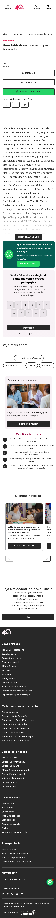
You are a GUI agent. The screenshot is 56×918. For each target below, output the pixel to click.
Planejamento (9, 678)
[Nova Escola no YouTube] (22, 894)
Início (5, 34)
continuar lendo (28, 237)
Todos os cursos (10, 757)
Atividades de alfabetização (16, 740)
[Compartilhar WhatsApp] (7, 105)
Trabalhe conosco (11, 815)
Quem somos (8, 811)
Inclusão (6, 670)
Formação (46, 365)
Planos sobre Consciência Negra (18, 720)
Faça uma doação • (12, 824)
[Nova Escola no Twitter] (8, 894)
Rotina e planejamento (13, 778)
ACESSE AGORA (28, 263)
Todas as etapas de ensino (40, 34)
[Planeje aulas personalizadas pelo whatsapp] (50, 882)
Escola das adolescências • (16, 686)
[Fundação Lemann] (28, 912)
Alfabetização (9, 666)
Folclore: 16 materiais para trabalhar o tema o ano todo (29, 440)
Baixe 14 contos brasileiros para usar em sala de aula (29, 446)
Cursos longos (9, 786)
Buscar (36, 8)
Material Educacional (13, 732)
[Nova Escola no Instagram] (12, 894)
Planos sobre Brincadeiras (15, 728)
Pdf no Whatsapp (30, 91)
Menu (8, 8)
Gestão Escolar (9, 682)
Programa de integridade (15, 853)
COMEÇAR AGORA (28, 424)
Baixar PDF (30, 82)
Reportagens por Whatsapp (16, 694)
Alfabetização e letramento (16, 770)
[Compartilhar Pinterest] (25, 105)
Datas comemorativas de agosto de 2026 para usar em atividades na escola (28, 466)
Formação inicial (13, 365)
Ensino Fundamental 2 (13, 774)
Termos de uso (9, 849)
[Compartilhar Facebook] (16, 105)
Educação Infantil (11, 662)
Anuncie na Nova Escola (14, 832)
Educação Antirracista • (14, 762)
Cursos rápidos (9, 782)
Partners (6, 828)
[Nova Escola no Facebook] (3, 894)
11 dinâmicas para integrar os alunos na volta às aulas (29, 460)
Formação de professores (29, 358)
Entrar (47, 8)
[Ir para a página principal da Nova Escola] (19, 7)
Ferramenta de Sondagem (15, 716)
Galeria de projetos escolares (17, 690)
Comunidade (8, 803)
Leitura (31, 365)
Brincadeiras (8, 674)
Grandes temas (10, 654)
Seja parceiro (8, 820)
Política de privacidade (13, 857)
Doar (28, 617)
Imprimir (30, 73)
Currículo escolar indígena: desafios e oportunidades (26, 453)
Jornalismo (18, 34)
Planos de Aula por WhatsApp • (18, 736)
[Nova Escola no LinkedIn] (17, 894)
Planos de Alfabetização (14, 724)
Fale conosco (8, 807)
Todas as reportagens (13, 650)
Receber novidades (15, 879)
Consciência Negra (11, 658)
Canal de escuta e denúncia (16, 861)
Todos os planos (10, 712)
